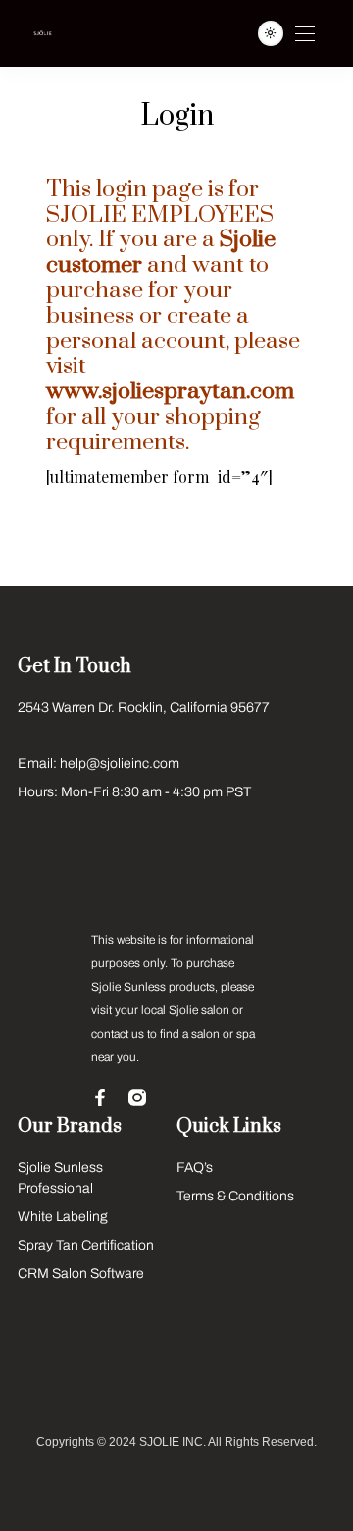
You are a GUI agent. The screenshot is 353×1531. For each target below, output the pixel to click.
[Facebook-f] (100, 1097)
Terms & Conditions (235, 1196)
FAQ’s (194, 1167)
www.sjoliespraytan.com (170, 392)
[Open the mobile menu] (305, 35)
